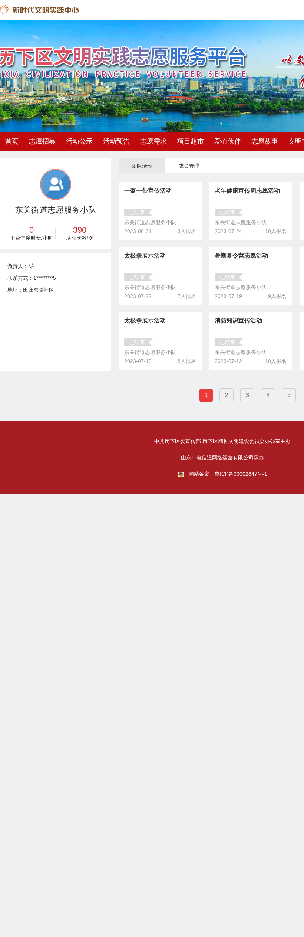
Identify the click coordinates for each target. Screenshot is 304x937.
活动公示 (79, 141)
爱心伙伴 (227, 141)
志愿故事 (264, 141)
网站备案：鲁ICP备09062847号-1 (228, 474)
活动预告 (116, 141)
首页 (12, 141)
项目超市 (190, 141)
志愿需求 (153, 141)
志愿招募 (42, 141)
